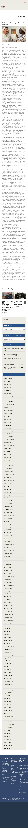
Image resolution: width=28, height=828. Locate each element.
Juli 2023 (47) (7, 486)
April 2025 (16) (7, 425)
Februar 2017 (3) (8, 710)
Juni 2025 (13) (7, 419)
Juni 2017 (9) (7, 698)
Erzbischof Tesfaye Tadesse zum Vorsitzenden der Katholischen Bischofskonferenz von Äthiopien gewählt (7, 306)
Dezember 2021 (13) (9, 541)
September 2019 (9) (8, 620)
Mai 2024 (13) (7, 457)
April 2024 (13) (7, 460)
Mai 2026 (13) (7, 387)
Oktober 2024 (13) (8, 442)
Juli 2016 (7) (7, 730)
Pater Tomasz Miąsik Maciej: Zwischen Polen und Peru (13, 368)
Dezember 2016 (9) (8, 716)
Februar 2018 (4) (8, 675)
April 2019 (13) (7, 634)
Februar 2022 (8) (8, 535)
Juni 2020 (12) (7, 594)
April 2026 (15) (7, 390)
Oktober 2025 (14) (8, 407)
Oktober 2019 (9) (8, 617)
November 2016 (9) (8, 719)
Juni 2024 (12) (7, 454)
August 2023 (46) (8, 483)
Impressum (22, 789)
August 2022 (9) (8, 518)
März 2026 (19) (7, 393)
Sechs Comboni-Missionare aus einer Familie (18, 303)
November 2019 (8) (8, 614)
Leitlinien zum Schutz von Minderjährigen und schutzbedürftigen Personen (22, 779)
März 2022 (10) (7, 533)
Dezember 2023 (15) (9, 471)
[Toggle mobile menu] (25, 2)
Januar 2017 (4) (7, 713)
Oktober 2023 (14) (8, 477)
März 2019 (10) (7, 637)
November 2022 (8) (8, 509)
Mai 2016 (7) (7, 736)
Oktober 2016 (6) (8, 722)
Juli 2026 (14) (7, 381)
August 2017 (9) (8, 693)
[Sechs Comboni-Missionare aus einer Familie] (20, 292)
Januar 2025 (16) (8, 434)
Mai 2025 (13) (7, 422)
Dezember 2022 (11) (9, 506)
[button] (3, 302)
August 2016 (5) (8, 727)
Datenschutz (22, 792)
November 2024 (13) (9, 439)
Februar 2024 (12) (8, 466)
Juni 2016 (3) (7, 733)
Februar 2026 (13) (8, 396)
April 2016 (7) (7, 739)
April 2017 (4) (7, 704)
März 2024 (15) (7, 463)
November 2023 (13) (9, 474)
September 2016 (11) (9, 725)
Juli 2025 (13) (7, 416)
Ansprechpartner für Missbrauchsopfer (22, 770)
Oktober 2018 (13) (8, 652)
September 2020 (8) (8, 585)
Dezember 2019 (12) (9, 611)
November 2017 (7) (8, 684)
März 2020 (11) (7, 602)
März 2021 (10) (7, 567)
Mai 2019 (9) (7, 631)
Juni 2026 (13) (7, 384)
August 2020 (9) (8, 588)
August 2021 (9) (8, 553)
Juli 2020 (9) (7, 591)
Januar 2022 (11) (8, 538)
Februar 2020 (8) (8, 605)
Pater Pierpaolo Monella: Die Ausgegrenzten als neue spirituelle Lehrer (14, 363)
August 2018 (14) (8, 658)
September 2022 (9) (8, 515)
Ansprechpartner (15, 784)
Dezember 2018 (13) (9, 646)
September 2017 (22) (9, 690)
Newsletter (22, 787)
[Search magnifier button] (24, 329)
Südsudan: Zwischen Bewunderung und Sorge (13, 349)
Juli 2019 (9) (7, 626)
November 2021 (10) (9, 544)
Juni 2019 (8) (7, 628)
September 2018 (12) (9, 655)
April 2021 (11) (7, 564)
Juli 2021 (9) (7, 556)
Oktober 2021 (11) (8, 547)
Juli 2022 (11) (7, 521)
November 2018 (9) (8, 649)
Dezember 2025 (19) (9, 402)
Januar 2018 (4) (7, 678)
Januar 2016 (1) (7, 748)
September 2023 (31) (9, 480)
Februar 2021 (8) (8, 570)
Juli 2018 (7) (7, 661)
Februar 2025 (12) (8, 431)
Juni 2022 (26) (7, 524)
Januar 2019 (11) (8, 643)
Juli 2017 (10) (7, 695)
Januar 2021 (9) (7, 573)
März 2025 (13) (7, 428)
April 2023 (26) (7, 495)
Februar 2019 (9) (8, 640)
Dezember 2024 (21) (9, 436)
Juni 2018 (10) (7, 663)
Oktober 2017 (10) (8, 687)
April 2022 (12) (7, 530)
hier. (3, 782)
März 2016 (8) (7, 742)
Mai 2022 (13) (7, 527)
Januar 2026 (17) (8, 399)
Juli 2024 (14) (7, 451)
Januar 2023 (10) (8, 503)
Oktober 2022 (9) (8, 512)
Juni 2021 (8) (7, 559)
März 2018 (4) (7, 672)
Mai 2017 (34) (7, 701)
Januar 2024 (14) (8, 468)
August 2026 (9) (8, 378)
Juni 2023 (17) (7, 489)
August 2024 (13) (8, 448)
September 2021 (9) (8, 550)
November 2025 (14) (9, 404)
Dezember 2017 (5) (8, 681)
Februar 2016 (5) (8, 745)
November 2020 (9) (8, 579)
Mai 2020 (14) (7, 597)
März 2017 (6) (7, 707)
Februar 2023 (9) (8, 500)
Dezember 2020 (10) (9, 576)
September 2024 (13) (9, 445)
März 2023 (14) (7, 498)
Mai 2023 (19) (7, 492)
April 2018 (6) (7, 669)
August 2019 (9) (8, 623)
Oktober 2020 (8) (8, 582)
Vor (24, 16)
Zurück (20, 16)
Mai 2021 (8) (7, 562)
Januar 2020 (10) (8, 608)
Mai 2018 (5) (7, 666)
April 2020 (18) (7, 599)
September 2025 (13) (9, 410)
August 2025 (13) (8, 413)
